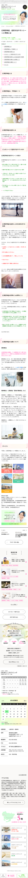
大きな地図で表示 (22, 775)
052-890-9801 (13, 743)
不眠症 (21, 367)
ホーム (2, 26)
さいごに (6, 64)
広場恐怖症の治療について (10, 62)
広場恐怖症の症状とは (9, 51)
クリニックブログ (9, 26)
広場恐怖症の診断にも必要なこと (12, 59)
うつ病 (17, 367)
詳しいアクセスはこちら (14, 802)
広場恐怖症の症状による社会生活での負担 (14, 57)
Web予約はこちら (14, 662)
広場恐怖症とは (7, 46)
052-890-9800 (13, 739)
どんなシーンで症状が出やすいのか (12, 54)
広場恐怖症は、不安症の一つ (11, 49)
